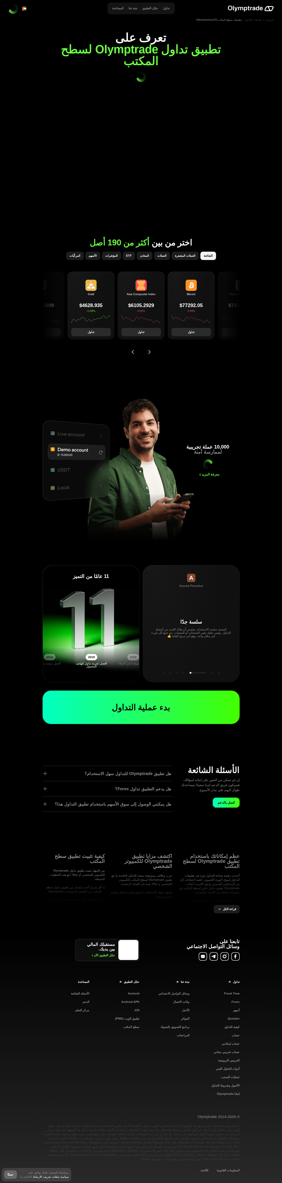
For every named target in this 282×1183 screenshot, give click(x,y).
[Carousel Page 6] (212, 673)
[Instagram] (224, 956)
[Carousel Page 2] (170, 673)
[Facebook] (235, 956)
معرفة (211, 474)
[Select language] (24, 8)
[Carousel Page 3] (177, 673)
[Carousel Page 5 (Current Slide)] (198, 673)
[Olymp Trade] (251, 9)
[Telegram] (214, 956)
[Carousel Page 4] (184, 673)
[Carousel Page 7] (219, 673)
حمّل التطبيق (104, 955)
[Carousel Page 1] (163, 673)
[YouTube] (203, 956)
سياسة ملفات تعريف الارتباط (51, 1176)
